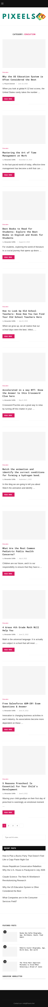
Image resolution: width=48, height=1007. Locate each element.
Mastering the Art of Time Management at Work (19, 154)
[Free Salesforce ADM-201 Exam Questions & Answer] (24, 680)
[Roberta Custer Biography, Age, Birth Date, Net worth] (9, 952)
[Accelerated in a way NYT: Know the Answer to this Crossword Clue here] (24, 367)
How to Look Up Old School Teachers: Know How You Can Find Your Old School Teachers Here (23, 313)
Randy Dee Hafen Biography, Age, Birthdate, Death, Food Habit (31, 935)
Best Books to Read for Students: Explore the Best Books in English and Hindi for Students (22, 233)
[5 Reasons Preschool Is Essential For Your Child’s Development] (24, 760)
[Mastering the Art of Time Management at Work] (24, 129)
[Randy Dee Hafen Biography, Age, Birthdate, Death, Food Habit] (9, 937)
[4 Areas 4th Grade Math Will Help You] (24, 604)
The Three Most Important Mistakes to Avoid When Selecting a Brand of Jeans (31, 965)
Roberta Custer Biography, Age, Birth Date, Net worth (33, 949)
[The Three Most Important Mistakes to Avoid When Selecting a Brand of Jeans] (9, 967)
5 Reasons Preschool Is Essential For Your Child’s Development (20, 786)
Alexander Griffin (10, 160)
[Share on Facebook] (23, 104)
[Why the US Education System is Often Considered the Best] (24, 53)
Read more (8, 99)
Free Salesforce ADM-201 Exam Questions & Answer (21, 705)
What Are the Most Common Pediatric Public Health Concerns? (18, 551)
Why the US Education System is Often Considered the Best (22, 78)
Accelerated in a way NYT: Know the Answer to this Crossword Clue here (22, 393)
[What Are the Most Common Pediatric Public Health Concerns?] (24, 525)
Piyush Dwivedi (9, 84)
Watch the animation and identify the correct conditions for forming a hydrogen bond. (23, 472)
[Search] (45, 3)
